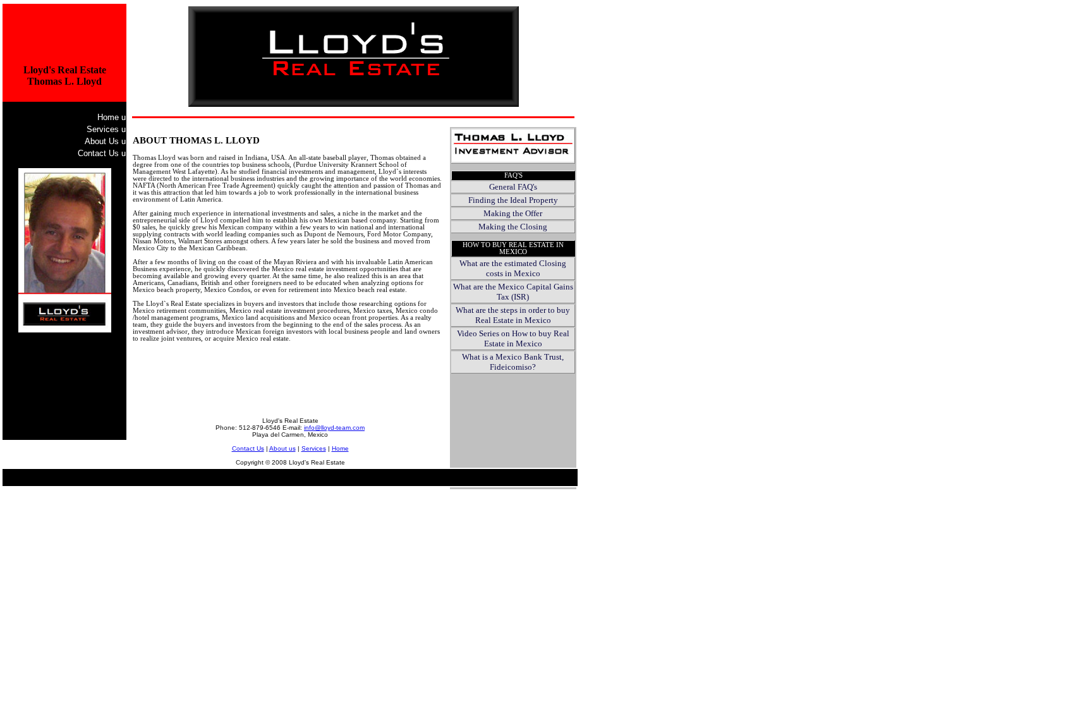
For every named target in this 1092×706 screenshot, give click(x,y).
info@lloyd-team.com (334, 427)
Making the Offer (512, 213)
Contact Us (102, 153)
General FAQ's (513, 187)
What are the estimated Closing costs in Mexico (512, 268)
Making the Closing (512, 226)
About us (282, 448)
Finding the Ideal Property (513, 200)
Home (111, 117)
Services (106, 129)
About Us (105, 141)
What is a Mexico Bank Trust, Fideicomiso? (513, 362)
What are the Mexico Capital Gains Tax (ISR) (513, 291)
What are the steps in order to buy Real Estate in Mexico (513, 315)
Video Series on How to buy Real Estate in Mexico (513, 338)
